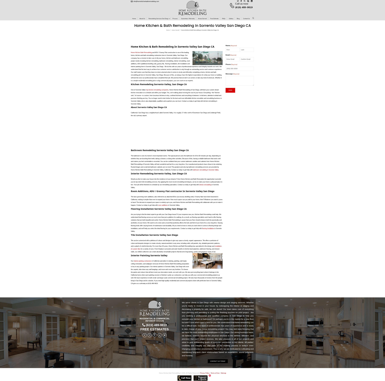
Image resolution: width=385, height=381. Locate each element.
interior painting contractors (142, 261)
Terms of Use (215, 373)
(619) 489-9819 (244, 7)
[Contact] (232, 5)
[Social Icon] (145, 335)
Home (168, 30)
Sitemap (223, 373)
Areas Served (175, 30)
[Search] (253, 18)
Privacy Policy (204, 373)
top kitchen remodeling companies (157, 90)
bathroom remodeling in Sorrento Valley (205, 170)
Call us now (241, 3)
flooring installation (208, 228)
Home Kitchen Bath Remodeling (141, 52)
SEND (230, 90)
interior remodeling (205, 184)
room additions (163, 205)
